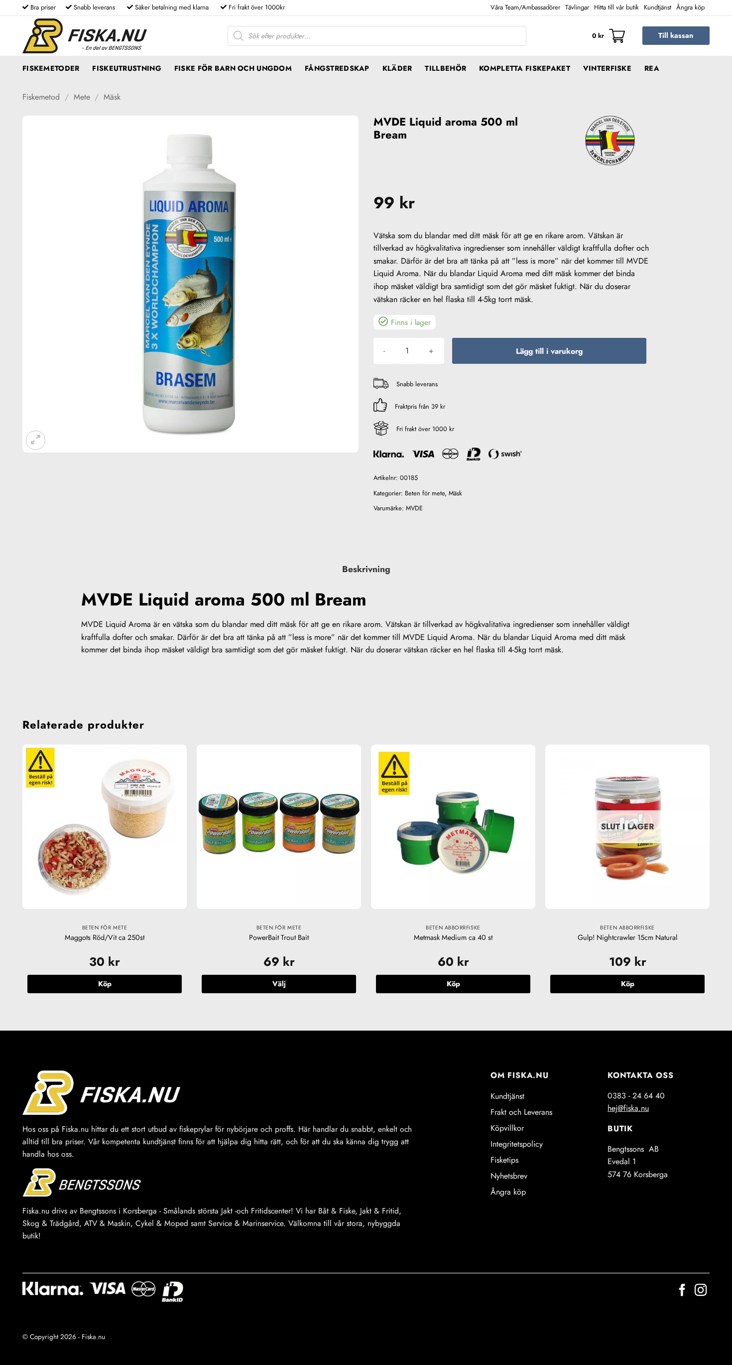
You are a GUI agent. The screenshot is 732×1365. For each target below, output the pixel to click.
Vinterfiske (607, 68)
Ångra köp (690, 7)
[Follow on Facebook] (682, 1291)
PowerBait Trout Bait (279, 937)
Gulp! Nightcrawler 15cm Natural (627, 937)
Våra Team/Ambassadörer (525, 7)
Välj (279, 984)
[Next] (709, 879)
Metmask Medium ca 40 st (453, 937)
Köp (627, 984)
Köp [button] (105, 984)
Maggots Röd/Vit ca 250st (104, 937)
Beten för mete (425, 493)
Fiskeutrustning (126, 68)
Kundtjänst (657, 7)
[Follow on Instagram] (701, 1291)
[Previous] (22, 879)
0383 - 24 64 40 (636, 1095)
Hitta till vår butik (616, 7)
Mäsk (112, 97)
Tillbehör (445, 68)
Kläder (397, 68)
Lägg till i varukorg (549, 351)
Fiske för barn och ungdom (233, 68)
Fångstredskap (337, 68)
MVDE (414, 508)
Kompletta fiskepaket (524, 68)
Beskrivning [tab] (366, 569)
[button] (608, 36)
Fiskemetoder (50, 68)
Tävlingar (577, 7)
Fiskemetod (41, 97)
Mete (82, 97)
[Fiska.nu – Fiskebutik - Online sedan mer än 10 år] (84, 35)
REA (651, 68)
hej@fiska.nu (628, 1108)
